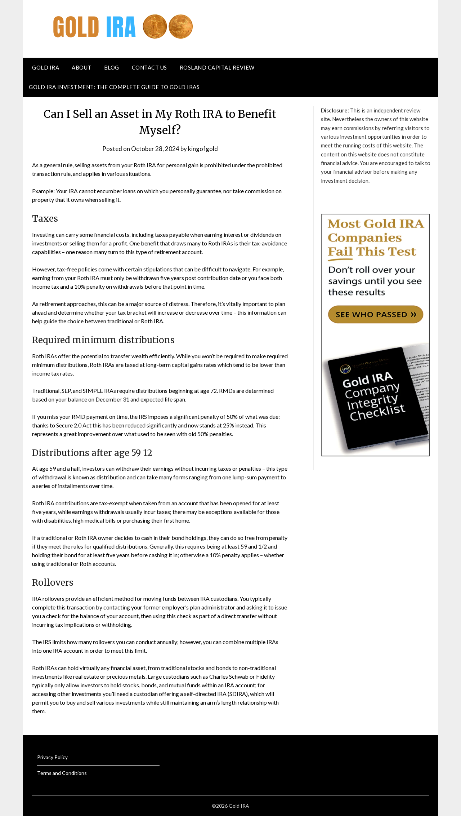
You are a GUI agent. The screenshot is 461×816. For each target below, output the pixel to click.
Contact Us (149, 67)
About (81, 67)
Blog (111, 67)
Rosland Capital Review (217, 67)
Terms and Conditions (62, 773)
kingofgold (203, 148)
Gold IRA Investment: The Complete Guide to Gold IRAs (114, 87)
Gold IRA (45, 67)
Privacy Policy (52, 757)
